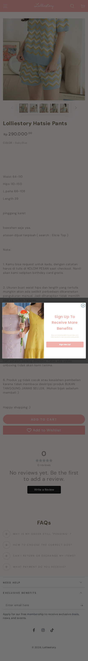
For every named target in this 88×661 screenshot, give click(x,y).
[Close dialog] (83, 305)
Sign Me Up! (65, 344)
